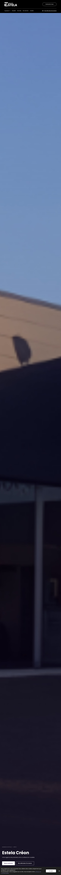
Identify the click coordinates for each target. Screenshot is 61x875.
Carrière (31, 10)
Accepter (51, 871)
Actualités (14, 10)
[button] (8, 10)
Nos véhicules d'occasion (25, 863)
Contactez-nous (49, 4)
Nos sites (19, 10)
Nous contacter (8, 863)
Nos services (25, 10)
